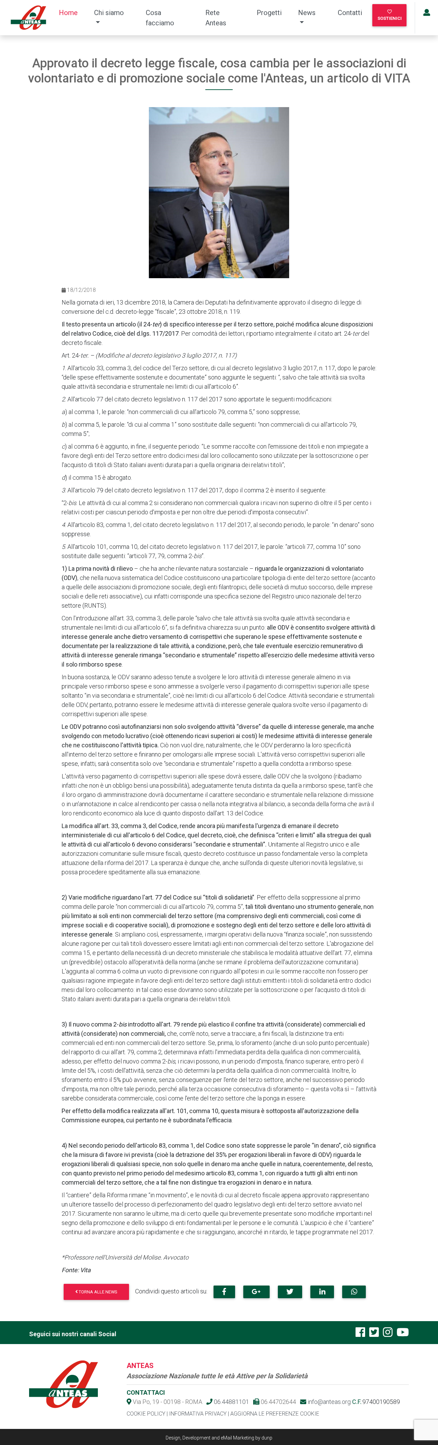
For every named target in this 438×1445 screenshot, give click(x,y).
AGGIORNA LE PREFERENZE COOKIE (274, 1413)
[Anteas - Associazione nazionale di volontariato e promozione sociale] (28, 17)
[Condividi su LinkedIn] (322, 1292)
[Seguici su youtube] (403, 1334)
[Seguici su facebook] (360, 1334)
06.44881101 (230, 1401)
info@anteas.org (328, 1401)
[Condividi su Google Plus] (256, 1292)
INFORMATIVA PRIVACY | (199, 1413)
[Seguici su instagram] (387, 1334)
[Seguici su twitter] (374, 1334)
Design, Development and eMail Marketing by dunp (219, 1438)
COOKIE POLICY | (147, 1413)
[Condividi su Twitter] (290, 1292)
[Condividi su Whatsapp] (354, 1292)
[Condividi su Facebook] (224, 1292)
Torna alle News (97, 1291)
